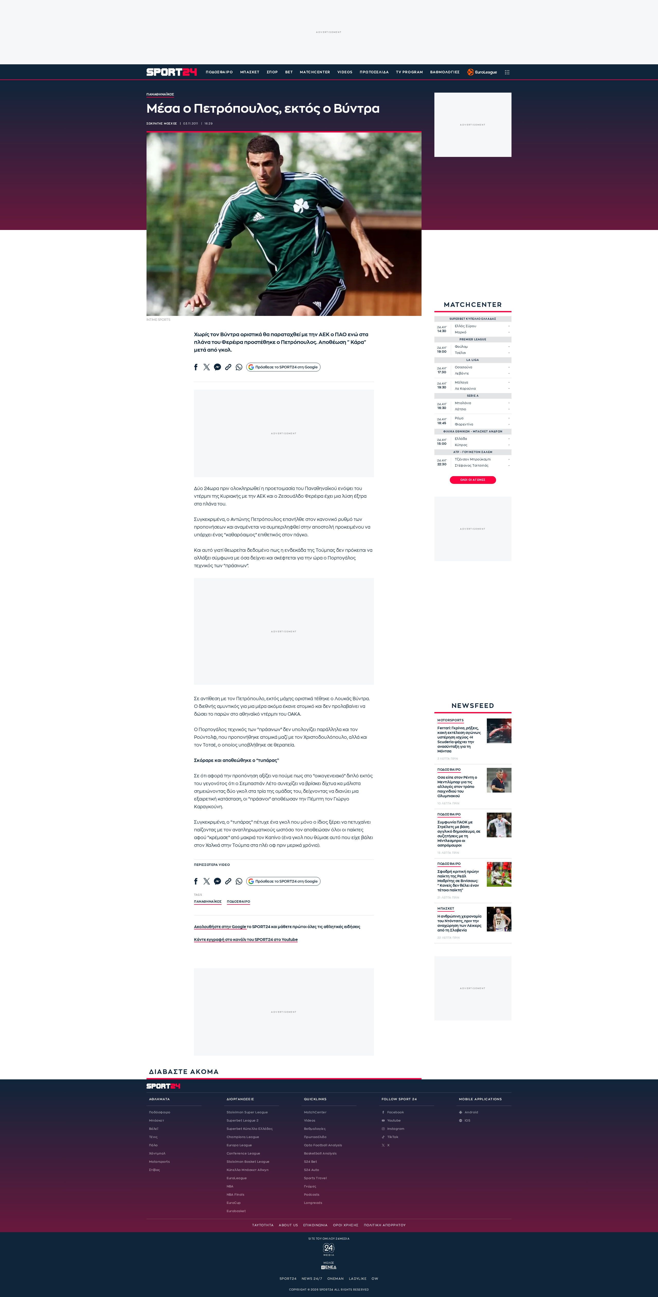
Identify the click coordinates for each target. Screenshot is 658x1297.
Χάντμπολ (157, 1153)
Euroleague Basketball (481, 72)
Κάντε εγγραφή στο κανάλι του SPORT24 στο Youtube (246, 940)
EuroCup (234, 1202)
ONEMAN (335, 1278)
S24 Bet (310, 1161)
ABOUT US (288, 1225)
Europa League (239, 1145)
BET (289, 72)
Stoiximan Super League (247, 1112)
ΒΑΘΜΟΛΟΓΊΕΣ (445, 72)
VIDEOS (345, 72)
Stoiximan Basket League (248, 1161)
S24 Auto (311, 1169)
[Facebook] (195, 367)
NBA (230, 1186)
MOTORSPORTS (450, 720)
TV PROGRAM (409, 72)
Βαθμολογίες (315, 1128)
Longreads (313, 1202)
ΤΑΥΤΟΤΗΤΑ (263, 1225)
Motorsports (159, 1161)
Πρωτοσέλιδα (315, 1137)
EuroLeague (237, 1178)
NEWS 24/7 (312, 1278)
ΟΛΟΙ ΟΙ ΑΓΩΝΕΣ (473, 480)
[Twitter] (206, 367)
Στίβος (154, 1169)
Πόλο (153, 1145)
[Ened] (328, 1267)
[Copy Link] (228, 367)
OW (375, 1278)
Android (471, 1112)
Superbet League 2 (243, 1120)
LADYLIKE (358, 1278)
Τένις (153, 1137)
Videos (309, 1120)
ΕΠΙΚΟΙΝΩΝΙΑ (315, 1225)
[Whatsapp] (239, 367)
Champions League (243, 1137)
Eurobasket (236, 1211)
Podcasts (311, 1194)
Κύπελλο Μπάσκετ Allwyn (248, 1169)
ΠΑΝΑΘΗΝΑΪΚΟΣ (208, 901)
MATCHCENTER (315, 72)
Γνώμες (310, 1186)
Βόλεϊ (153, 1128)
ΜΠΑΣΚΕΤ (445, 908)
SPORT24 (288, 1278)
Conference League (243, 1153)
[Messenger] (217, 367)
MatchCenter (315, 1112)
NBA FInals (235, 1194)
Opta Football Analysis (323, 1145)
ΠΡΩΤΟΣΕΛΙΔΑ (374, 72)
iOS (467, 1120)
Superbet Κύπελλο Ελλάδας (250, 1128)
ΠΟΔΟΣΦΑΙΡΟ (449, 769)
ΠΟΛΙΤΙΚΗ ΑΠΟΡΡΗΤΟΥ (385, 1225)
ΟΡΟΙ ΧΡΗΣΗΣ (346, 1225)
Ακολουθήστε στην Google (220, 927)
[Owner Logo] (329, 1249)
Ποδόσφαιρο (219, 72)
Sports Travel (315, 1178)
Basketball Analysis (320, 1153)
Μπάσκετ (250, 72)
